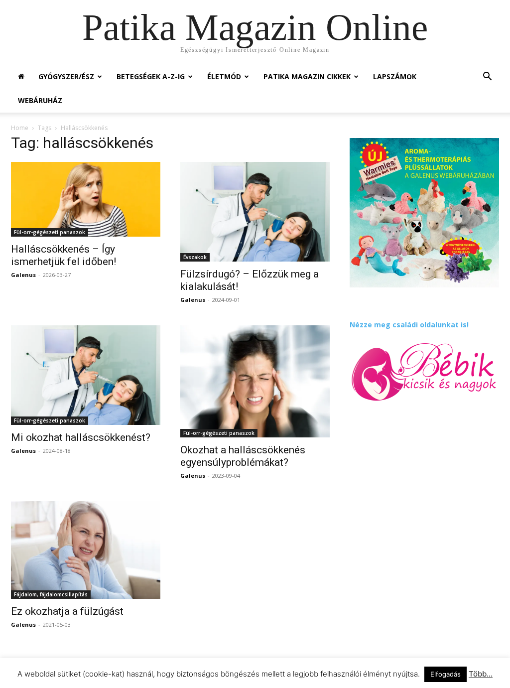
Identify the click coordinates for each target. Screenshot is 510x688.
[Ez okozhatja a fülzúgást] (85, 550)
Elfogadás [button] (445, 674)
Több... (481, 674)
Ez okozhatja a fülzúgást (67, 611)
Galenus (23, 274)
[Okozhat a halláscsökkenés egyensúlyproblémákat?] (255, 381)
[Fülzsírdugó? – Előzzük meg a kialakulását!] (255, 212)
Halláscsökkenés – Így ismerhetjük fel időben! (63, 255)
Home (19, 128)
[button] (487, 77)
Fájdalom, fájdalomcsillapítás (51, 594)
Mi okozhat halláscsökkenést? (80, 437)
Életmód (224, 76)
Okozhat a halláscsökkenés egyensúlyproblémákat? (242, 456)
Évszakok (195, 257)
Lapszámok (394, 76)
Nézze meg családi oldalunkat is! (409, 324)
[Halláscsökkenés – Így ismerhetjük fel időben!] (85, 199)
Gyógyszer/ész (66, 76)
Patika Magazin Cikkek (307, 76)
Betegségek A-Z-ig (151, 76)
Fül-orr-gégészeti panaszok (49, 232)
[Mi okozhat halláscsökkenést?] (85, 375)
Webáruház (40, 100)
